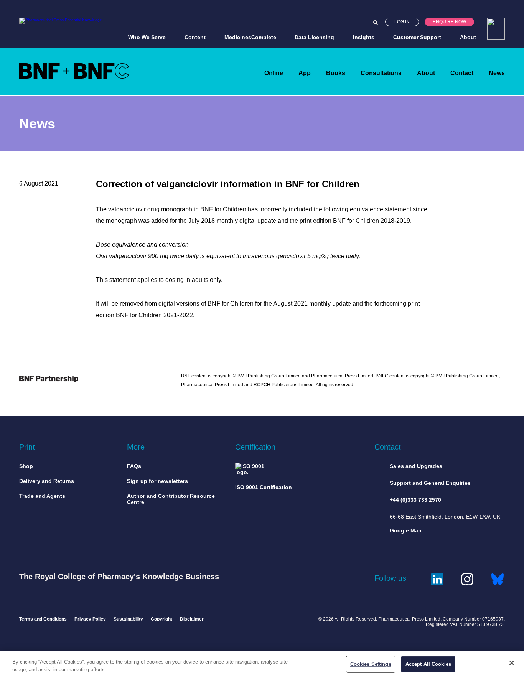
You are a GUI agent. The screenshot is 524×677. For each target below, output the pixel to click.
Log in (402, 22)
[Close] (511, 662)
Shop (26, 466)
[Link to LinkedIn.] (437, 578)
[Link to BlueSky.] (497, 578)
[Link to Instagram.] (467, 578)
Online (273, 73)
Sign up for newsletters (157, 481)
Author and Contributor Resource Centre (171, 499)
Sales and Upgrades (416, 466)
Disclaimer (192, 619)
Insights (363, 37)
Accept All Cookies (428, 664)
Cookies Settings (370, 664)
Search (375, 23)
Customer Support (417, 37)
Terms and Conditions (43, 619)
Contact (461, 73)
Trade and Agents (42, 496)
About (468, 37)
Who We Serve (147, 37)
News (497, 73)
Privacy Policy (90, 619)
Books (335, 73)
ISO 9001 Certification (263, 487)
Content (195, 37)
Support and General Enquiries (430, 483)
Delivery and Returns (46, 481)
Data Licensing (314, 37)
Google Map (406, 530)
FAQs (134, 466)
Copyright (161, 619)
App (304, 73)
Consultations (381, 73)
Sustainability (128, 619)
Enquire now (449, 22)
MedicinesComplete (250, 37)
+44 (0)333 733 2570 (415, 500)
